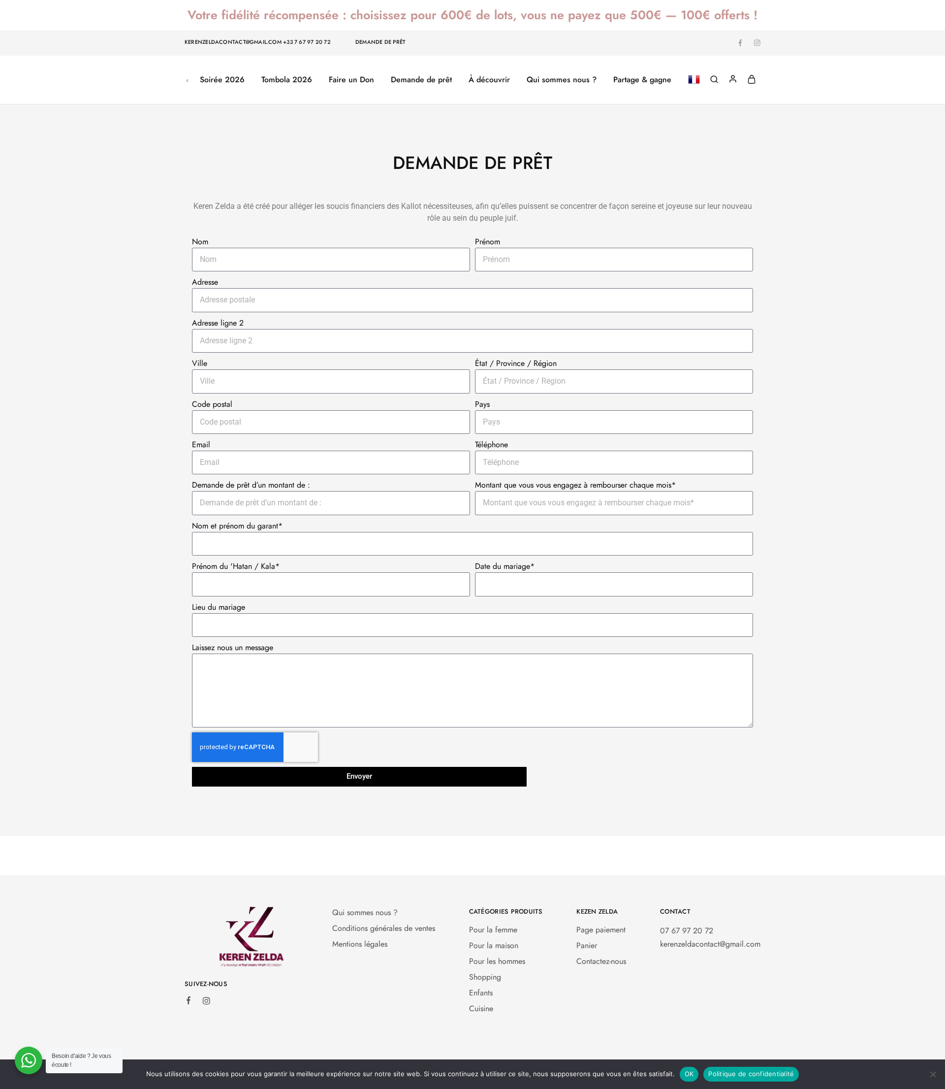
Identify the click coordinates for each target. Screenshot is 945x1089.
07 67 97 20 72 (686, 930)
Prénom (487, 241)
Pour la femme (493, 929)
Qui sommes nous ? (562, 79)
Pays (482, 404)
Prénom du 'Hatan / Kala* (236, 566)
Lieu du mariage (218, 607)
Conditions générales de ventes (383, 928)
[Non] (933, 1074)
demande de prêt (380, 42)
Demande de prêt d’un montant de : (251, 485)
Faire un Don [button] (351, 79)
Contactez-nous (601, 961)
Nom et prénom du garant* (237, 525)
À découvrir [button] (489, 79)
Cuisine (481, 1008)
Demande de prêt (421, 79)
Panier (586, 945)
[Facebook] (188, 1002)
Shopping (485, 977)
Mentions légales (359, 944)
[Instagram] (206, 1002)
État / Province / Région (516, 363)
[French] (694, 80)
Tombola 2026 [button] (286, 79)
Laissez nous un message (232, 647)
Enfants (481, 992)
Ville (199, 363)
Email (201, 444)
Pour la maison (493, 945)
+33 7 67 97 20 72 (307, 42)
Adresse (205, 282)
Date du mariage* (505, 566)
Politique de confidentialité (751, 1074)
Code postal (212, 404)
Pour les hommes (497, 961)
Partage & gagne (642, 79)
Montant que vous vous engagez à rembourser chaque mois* (575, 485)
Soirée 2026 (222, 79)
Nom (200, 241)
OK (689, 1074)
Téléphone (491, 444)
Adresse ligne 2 (218, 323)
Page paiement (601, 929)
